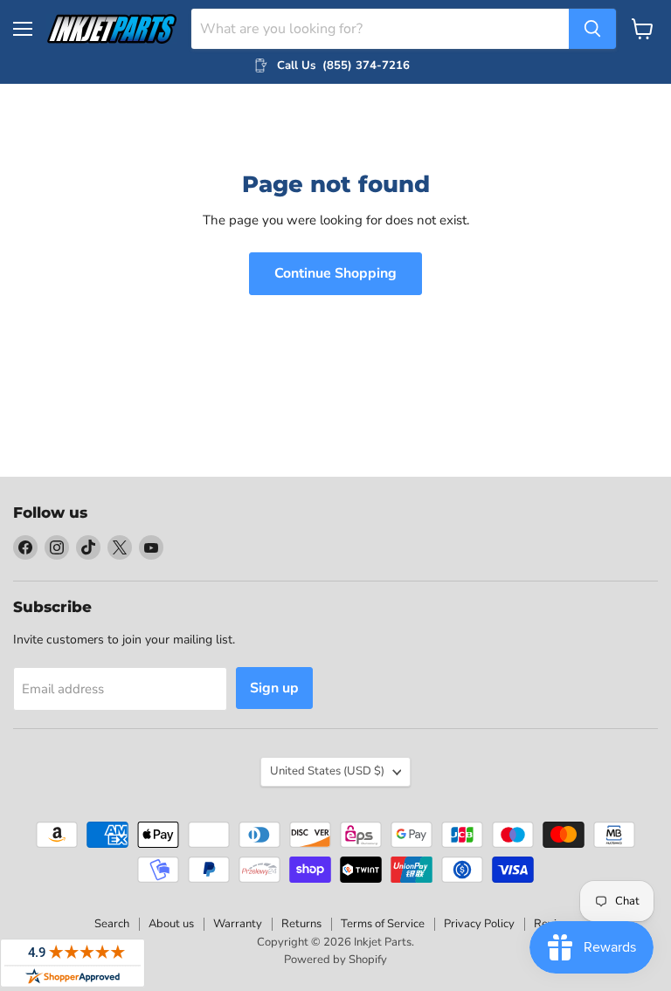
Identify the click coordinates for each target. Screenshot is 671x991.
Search (111, 924)
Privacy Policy (479, 924)
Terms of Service (383, 924)
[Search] (592, 29)
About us (171, 924)
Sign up (274, 688)
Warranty (237, 924)
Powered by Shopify (335, 959)
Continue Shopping (335, 273)
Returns (301, 924)
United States (327, 771)
